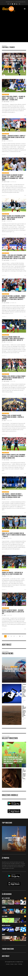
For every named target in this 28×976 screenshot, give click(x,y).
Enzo (4, 140)
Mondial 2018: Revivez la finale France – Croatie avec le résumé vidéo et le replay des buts (13, 377)
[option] (14, 64)
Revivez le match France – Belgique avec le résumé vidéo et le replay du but (13, 611)
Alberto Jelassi (6, 181)
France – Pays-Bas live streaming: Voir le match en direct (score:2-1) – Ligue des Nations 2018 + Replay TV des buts (14, 256)
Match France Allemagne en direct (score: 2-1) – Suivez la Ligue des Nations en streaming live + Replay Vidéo (12, 177)
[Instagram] (12, 4)
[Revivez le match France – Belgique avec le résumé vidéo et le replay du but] (12, 599)
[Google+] (10, 4)
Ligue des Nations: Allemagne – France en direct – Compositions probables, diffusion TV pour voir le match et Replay (14, 298)
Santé (3, 934)
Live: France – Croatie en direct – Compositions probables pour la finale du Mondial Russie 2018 (12, 495)
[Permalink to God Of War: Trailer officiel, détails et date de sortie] (17, 920)
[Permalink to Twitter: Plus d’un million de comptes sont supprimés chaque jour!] (23, 929)
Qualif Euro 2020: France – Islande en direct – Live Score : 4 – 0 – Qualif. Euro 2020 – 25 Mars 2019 (13, 98)
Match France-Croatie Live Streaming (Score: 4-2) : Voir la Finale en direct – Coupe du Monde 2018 (14, 456)
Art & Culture (6, 898)
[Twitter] (15, 4)
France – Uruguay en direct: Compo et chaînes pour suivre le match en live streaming (13, 137)
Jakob (5, 420)
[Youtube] (17, 4)
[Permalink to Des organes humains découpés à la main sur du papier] (23, 902)
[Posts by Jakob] (2, 420)
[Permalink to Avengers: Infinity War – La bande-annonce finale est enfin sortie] (23, 911)
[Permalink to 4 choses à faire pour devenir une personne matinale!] (8, 938)
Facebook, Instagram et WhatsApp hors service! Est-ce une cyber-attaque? (24, 691)
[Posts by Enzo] (2, 140)
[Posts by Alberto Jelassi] (2, 181)
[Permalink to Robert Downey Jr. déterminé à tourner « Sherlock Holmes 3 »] (17, 911)
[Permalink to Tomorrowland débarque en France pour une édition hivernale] (17, 902)
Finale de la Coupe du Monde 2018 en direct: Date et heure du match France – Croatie (14, 534)
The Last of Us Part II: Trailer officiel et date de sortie (24, 773)
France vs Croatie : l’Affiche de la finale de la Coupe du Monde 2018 (12, 573)
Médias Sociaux (6, 925)
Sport (7, 94)
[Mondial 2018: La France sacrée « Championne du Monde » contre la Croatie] (12, 404)
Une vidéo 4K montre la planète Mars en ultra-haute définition (24, 711)
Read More (4, 115)
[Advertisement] (14, 26)
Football (4, 94)
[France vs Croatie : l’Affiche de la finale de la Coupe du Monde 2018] (12, 561)
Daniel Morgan (6, 101)
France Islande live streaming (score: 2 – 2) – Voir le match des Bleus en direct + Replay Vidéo (13, 217)
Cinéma (4, 907)
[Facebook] (8, 4)
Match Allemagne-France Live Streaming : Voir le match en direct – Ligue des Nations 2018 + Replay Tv (13, 338)
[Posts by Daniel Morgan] (2, 101)
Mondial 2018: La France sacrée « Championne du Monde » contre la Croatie (13, 417)
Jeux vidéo (4, 916)
